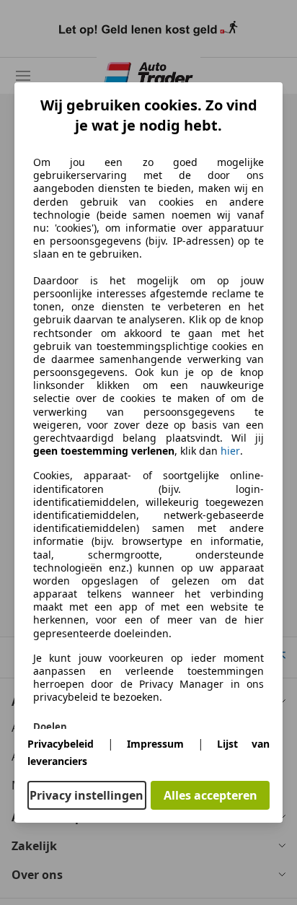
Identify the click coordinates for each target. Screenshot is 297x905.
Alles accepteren (210, 795)
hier (230, 451)
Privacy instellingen (86, 795)
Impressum (155, 744)
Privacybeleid (60, 744)
